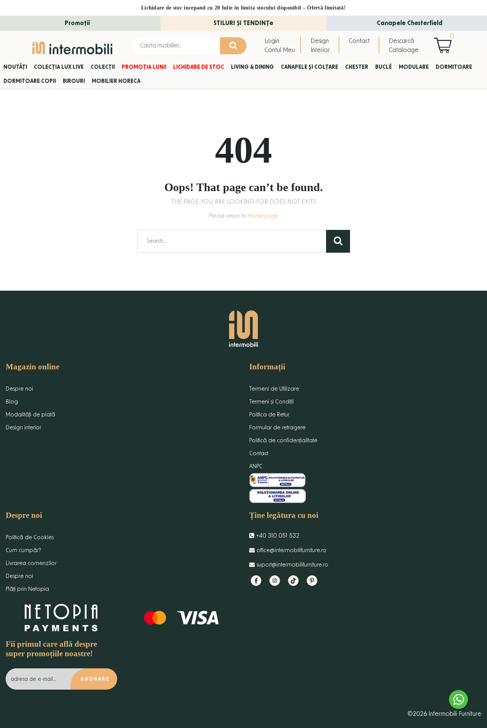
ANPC (256, 466)
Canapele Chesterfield (409, 23)
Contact (359, 41)
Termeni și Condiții (271, 402)
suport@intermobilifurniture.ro (291, 565)
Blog (12, 402)
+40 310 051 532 (277, 536)
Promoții (77, 23)
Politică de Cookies (30, 537)
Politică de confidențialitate (283, 440)
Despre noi (19, 389)
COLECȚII (103, 67)
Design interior (23, 427)
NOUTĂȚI (15, 67)
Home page (263, 216)
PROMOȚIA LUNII (144, 67)
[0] (445, 45)
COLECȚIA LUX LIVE (59, 67)
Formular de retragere (277, 427)
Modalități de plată (30, 415)
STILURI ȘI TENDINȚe (243, 23)
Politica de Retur (269, 415)
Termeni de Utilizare (274, 389)
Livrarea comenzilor (31, 563)
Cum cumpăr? (23, 550)
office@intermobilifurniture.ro (290, 550)
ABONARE (95, 679)
